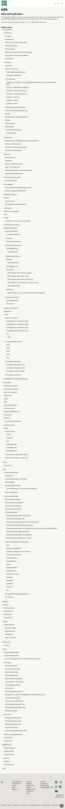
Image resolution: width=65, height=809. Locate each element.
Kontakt (3, 805)
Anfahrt (9, 805)
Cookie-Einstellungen (57, 805)
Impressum (16, 805)
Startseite (28, 22)
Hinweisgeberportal (33, 805)
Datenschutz (23, 805)
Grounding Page (45, 805)
